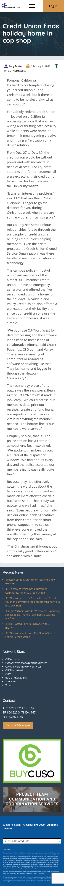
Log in (53, 6)
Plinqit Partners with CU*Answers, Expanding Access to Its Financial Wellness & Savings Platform (32, 614)
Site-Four (10, 681)
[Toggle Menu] (32, 6)
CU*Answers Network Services (23, 666)
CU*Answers (12, 659)
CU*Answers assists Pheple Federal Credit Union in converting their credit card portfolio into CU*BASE (32, 601)
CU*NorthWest (17, 70)
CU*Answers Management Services (26, 662)
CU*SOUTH (11, 674)
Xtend (8, 685)
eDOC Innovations (16, 677)
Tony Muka (15, 66)
